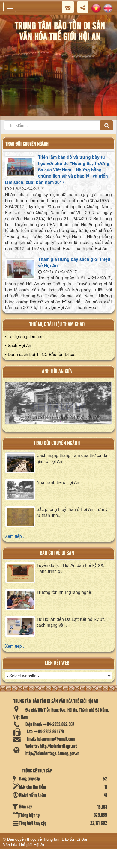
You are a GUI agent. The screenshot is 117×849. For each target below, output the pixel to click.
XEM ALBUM (59, 405)
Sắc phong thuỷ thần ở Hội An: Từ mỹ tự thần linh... (72, 512)
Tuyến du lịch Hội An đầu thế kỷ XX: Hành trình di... (70, 568)
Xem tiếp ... (16, 536)
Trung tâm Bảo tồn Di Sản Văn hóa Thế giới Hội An (45, 842)
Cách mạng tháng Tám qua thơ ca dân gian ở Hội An (73, 458)
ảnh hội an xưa (57, 371)
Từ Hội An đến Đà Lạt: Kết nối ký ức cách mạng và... (71, 622)
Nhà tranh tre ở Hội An (58, 482)
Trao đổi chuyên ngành (57, 443)
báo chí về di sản (57, 553)
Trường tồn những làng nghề (64, 592)
